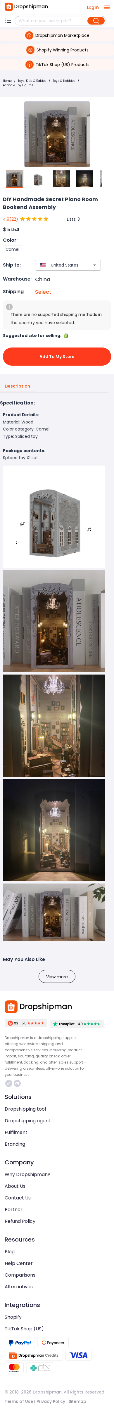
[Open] (95, 265)
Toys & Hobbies (64, 81)
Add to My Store (57, 356)
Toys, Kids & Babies (32, 81)
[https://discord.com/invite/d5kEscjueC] (17, 1083)
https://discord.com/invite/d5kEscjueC (18, 1083)
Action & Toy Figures (18, 85)
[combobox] (59, 265)
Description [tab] (17, 386)
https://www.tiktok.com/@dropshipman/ (9, 1083)
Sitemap (77, 1401)
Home (7, 81)
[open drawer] (107, 7)
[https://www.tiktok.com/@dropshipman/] (8, 1083)
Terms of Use (19, 1401)
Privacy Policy (51, 1401)
